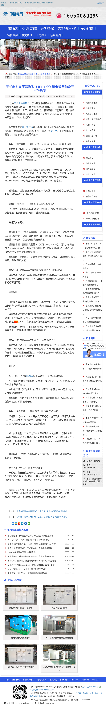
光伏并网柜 (90, 124)
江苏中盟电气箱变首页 (27, 74)
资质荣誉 (63, 679)
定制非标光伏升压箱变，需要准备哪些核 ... (92, 368)
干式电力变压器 (22, 103)
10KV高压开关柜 (93, 213)
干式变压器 (90, 190)
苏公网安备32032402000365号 (42, 689)
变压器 (54, 131)
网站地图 (57, 682)
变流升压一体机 (67, 28)
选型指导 (90, 238)
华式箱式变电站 (81, 693)
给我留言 (100, 3)
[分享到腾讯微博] (22, 523)
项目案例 (12, 35)
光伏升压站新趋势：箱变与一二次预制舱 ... (92, 430)
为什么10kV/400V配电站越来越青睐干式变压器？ (29, 539)
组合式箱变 (90, 174)
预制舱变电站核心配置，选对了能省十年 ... (92, 409)
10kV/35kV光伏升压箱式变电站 (20, 667)
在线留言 (47, 682)
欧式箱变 (89, 157)
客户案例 (53, 679)
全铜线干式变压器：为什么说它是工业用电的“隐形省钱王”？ (42, 516)
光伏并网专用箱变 (59, 607)
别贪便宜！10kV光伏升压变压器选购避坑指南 (27, 573)
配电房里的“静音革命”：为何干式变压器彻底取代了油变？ (32, 544)
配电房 (29, 376)
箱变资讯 (27, 35)
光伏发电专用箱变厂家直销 (20, 607)
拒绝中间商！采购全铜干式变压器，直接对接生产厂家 (31, 556)
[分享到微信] (29, 523)
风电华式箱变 (91, 113)
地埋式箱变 (90, 168)
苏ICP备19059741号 (90, 686)
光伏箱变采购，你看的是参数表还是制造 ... (92, 380)
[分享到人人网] (25, 523)
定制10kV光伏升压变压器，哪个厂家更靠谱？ (27, 568)
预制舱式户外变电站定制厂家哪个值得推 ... (92, 309)
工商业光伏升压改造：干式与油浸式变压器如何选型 (30, 548)
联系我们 (55, 35)
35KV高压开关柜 (93, 218)
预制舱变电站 (28, 679)
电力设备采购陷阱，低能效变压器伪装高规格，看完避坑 (32, 560)
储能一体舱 (94, 693)
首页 (7, 679)
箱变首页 (12, 28)
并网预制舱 (47, 28)
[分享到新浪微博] (19, 523)
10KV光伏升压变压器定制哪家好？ (22, 552)
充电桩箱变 (87, 28)
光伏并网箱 (90, 130)
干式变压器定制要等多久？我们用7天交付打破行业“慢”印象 (41, 511)
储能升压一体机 (92, 135)
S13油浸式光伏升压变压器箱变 (59, 637)
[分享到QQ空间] (16, 523)
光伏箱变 (16, 679)
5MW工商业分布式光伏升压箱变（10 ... (59, 668)
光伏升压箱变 (29, 28)
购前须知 (85, 679)
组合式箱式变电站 (93, 119)
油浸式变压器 (91, 196)
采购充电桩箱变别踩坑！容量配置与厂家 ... (92, 255)
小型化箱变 (90, 163)
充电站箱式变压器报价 (20, 637)
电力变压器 (45, 74)
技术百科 (90, 338)
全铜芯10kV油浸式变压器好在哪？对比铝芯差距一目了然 (32, 564)
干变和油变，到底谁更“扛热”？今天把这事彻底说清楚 (30, 535)
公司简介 (41, 35)
